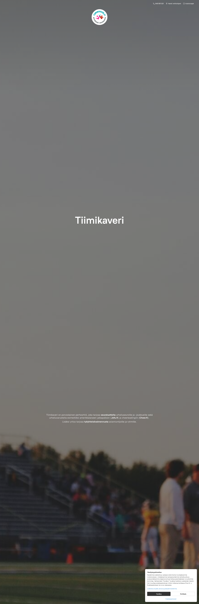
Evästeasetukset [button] (171, 599)
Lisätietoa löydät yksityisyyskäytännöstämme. (162, 589)
